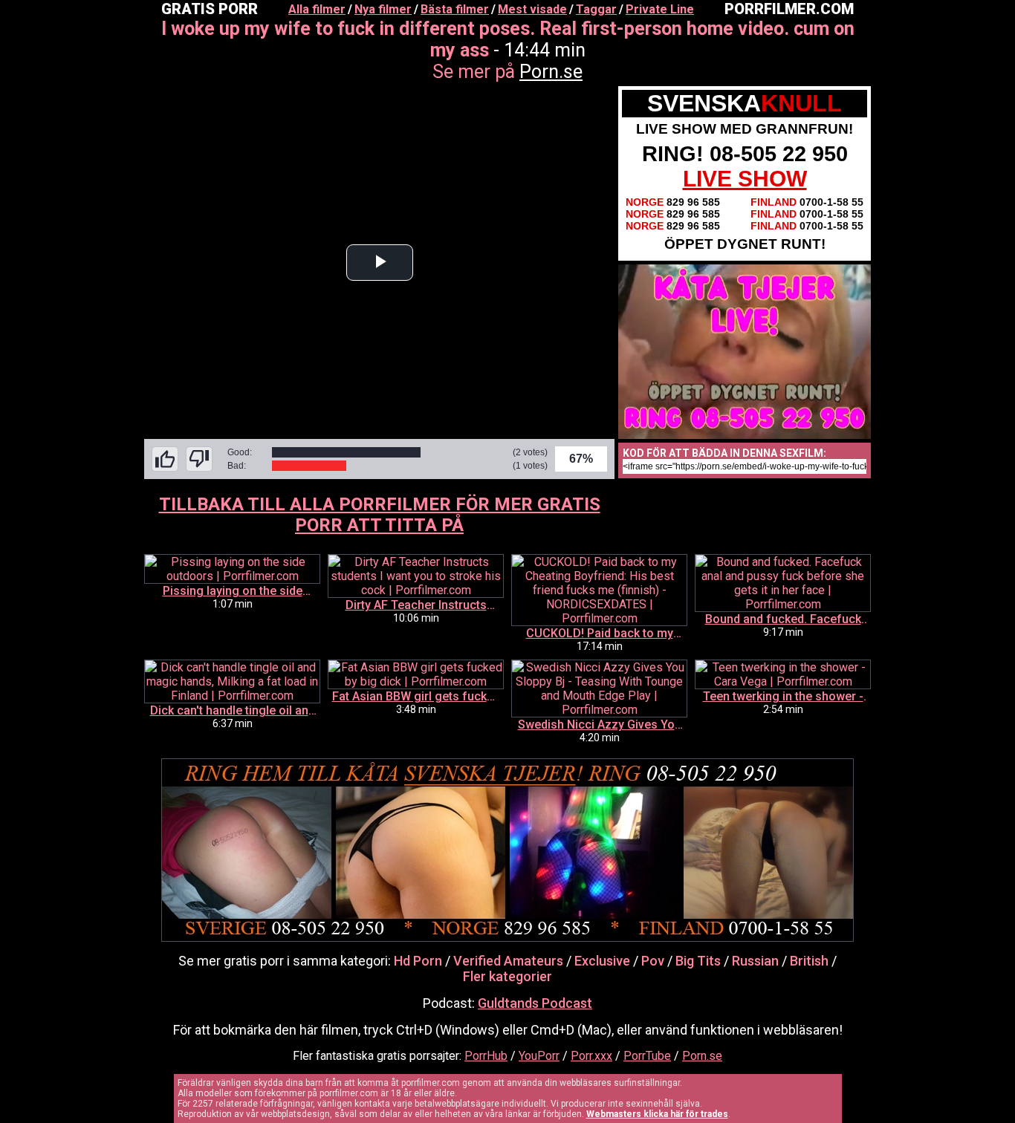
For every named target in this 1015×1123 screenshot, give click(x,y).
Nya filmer (383, 9)
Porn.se (551, 71)
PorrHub (485, 1056)
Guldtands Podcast (535, 1003)
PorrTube (647, 1056)
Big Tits (698, 961)
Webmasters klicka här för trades (657, 1114)
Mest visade (532, 9)
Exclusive (602, 961)
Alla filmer (317, 9)
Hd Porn (418, 961)
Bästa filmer (455, 9)
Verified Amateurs (508, 961)
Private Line (660, 9)
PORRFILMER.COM (789, 9)
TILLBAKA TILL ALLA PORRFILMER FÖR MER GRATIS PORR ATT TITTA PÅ (379, 515)
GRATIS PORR (209, 9)
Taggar (596, 9)
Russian (755, 961)
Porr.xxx (591, 1056)
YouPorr (539, 1056)
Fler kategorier (507, 976)
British (809, 961)
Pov (652, 961)
